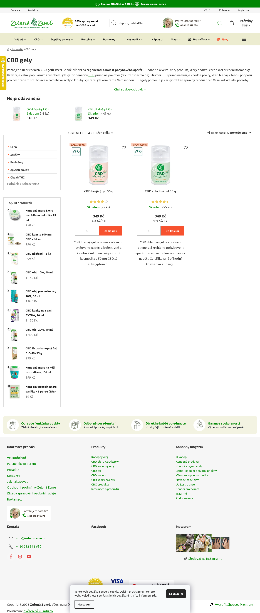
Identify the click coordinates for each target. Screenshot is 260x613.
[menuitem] (20, 39)
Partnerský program (21, 463)
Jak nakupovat (17, 481)
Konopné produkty (187, 461)
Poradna (15, 10)
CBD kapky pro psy (103, 479)
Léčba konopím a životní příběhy (196, 470)
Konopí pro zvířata (187, 489)
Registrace (243, 9)
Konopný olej (99, 456)
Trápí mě (181, 493)
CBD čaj (96, 470)
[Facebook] (11, 557)
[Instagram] (20, 557)
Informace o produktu (105, 489)
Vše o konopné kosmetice (192, 475)
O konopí (181, 456)
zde (154, 595)
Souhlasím (176, 593)
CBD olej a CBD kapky (105, 461)
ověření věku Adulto (38, 611)
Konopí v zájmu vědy (189, 466)
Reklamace (15, 499)
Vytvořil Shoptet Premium (234, 604)
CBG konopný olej (102, 466)
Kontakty (33, 10)
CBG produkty (100, 484)
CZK (205, 9)
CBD (91, 75)
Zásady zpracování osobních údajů (31, 493)
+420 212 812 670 (28, 546)
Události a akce (185, 484)
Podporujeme (184, 498)
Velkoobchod (16, 457)
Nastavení (84, 604)
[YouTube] (29, 557)
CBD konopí (98, 475)
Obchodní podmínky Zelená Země (31, 487)
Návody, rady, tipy (187, 479)
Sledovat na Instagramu (205, 558)
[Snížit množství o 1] (78, 230)
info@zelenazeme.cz (31, 538)
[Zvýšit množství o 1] (96, 230)
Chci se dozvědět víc (128, 89)
